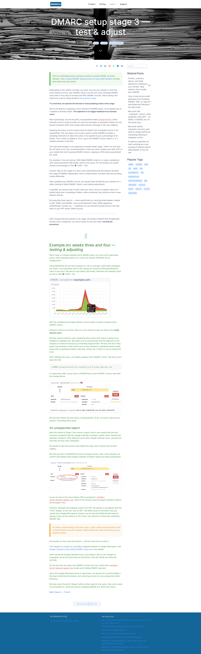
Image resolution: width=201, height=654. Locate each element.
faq (141, 168)
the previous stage (88, 98)
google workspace (116, 43)
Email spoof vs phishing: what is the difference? (121, 637)
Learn (112, 4)
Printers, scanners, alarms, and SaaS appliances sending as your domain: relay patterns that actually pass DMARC (137, 85)
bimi (145, 181)
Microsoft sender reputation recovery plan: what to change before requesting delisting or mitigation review (139, 132)
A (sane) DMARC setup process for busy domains (122, 626)
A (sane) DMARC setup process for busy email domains (88, 79)
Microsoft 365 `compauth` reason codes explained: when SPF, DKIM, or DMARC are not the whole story (139, 116)
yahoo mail (132, 185)
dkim (146, 164)
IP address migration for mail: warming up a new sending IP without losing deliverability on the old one (138, 147)
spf (130, 168)
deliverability (133, 172)
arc (142, 172)
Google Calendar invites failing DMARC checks (69, 549)
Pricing (103, 4)
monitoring (133, 193)
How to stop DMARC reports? (114, 630)
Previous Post (82, 604)
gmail (135, 168)
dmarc (96, 43)
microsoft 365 (134, 177)
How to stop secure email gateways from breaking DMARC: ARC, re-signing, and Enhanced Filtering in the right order (139, 101)
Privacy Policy (73, 621)
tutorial (104, 43)
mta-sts (139, 189)
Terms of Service (57, 621)
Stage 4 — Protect (62, 592)
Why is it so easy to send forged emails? (118, 633)
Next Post (93, 604)
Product (92, 4)
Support (123, 4)
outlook (142, 185)
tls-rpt (147, 189)
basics (131, 189)
